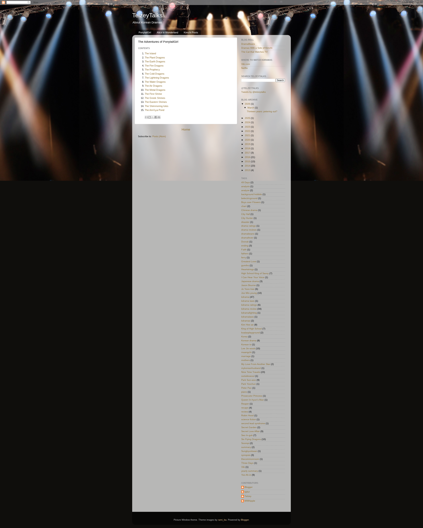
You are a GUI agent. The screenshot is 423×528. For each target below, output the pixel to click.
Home (186, 129)
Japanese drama (250, 281)
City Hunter (247, 218)
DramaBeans (248, 44)
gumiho (245, 265)
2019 (248, 144)
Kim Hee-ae (247, 325)
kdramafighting (249, 313)
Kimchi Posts (191, 32)
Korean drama (248, 340)
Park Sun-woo (248, 380)
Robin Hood (247, 415)
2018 (248, 148)
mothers (245, 360)
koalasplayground (250, 332)
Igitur (247, 492)
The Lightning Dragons (157, 77)
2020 (248, 140)
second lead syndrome (253, 423)
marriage (246, 356)
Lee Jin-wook (248, 348)
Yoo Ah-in (246, 475)
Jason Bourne (248, 285)
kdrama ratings (249, 305)
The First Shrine (153, 94)
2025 (248, 118)
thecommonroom (250, 459)
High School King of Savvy (255, 273)
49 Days (245, 182)
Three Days (247, 463)
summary (246, 447)
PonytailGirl (145, 32)
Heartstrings (247, 269)
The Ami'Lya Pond (154, 110)
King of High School (251, 328)
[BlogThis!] (149, 117)
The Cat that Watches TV (254, 52)
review (244, 411)
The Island (150, 53)
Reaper (245, 404)
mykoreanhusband (251, 368)
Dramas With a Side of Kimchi (256, 48)
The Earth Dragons (155, 61)
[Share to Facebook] (155, 117)
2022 (248, 131)
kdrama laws (247, 301)
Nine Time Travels (250, 372)
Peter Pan (246, 388)
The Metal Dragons (155, 90)
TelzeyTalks (147, 15)
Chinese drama (249, 210)
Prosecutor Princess (251, 396)
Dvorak (245, 241)
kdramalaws (247, 317)
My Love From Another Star (255, 364)
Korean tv (246, 344)
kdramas (245, 321)
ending (244, 245)
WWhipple (250, 501)
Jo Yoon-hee (247, 289)
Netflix (244, 68)
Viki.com (245, 64)
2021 (248, 135)
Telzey (248, 496)
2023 (248, 127)
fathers (245, 253)
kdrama (245, 297)
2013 (248, 170)
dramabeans (247, 234)
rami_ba (222, 520)
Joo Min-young (249, 293)
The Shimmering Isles (156, 106)
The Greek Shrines (155, 98)
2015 (248, 161)
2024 (248, 122)
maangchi (246, 352)
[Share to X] (152, 117)
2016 (248, 157)
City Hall (245, 214)
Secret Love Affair (250, 431)
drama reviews (249, 230)
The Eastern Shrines (156, 102)
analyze (245, 190)
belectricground (249, 198)
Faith (244, 249)
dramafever (247, 238)
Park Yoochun (248, 384)
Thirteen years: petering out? (262, 111)
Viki (243, 467)
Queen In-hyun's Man (252, 400)
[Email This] (146, 117)
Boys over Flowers (251, 202)
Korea (244, 336)
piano (244, 392)
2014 (248, 166)
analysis (245, 186)
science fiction (248, 419)
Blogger (249, 487)
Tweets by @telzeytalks (253, 92)
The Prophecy (152, 69)
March (251, 107)
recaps (244, 408)
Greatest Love (248, 261)
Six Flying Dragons (251, 439)
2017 (248, 153)
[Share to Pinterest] (159, 117)
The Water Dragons (155, 82)
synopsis (245, 455)
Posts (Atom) (159, 136)
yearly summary (249, 471)
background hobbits (251, 194)
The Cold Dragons (154, 73)
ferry (243, 257)
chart (244, 206)
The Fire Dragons (154, 65)
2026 (248, 104)
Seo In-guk (247, 435)
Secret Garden (249, 427)
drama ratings (248, 226)
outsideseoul (247, 376)
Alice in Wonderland (167, 32)
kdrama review (249, 309)
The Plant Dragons (155, 57)
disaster (245, 222)
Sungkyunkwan (249, 451)
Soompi (245, 443)
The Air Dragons (153, 86)
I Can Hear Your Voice (252, 277)
